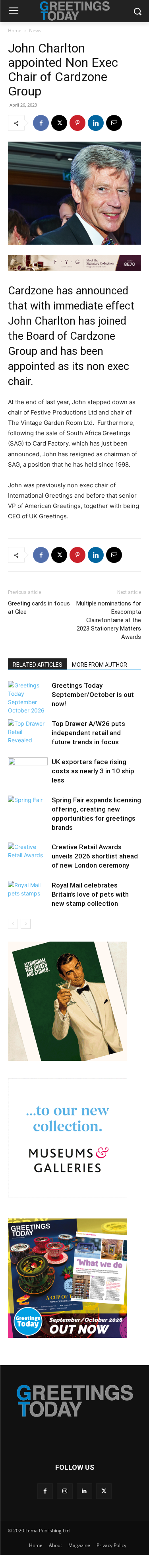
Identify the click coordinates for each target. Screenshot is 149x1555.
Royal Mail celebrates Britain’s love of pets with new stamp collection (90, 894)
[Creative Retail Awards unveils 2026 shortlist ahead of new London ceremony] (28, 856)
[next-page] (26, 924)
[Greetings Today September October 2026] (67, 1335)
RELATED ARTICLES (37, 665)
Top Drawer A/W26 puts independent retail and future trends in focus (88, 733)
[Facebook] (41, 123)
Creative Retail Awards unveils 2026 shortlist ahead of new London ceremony (95, 856)
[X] (59, 123)
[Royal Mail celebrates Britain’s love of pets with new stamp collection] (28, 894)
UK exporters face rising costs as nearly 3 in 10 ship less (93, 771)
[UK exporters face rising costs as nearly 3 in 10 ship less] (28, 771)
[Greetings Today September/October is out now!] (28, 697)
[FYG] (74, 263)
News (35, 30)
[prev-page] (13, 924)
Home (14, 30)
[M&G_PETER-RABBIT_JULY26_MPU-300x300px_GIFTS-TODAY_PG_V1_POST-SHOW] (67, 1195)
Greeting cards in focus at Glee (39, 607)
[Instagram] (64, 1491)
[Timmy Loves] (67, 1059)
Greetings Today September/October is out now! (93, 694)
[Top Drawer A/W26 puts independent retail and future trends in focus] (28, 733)
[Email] (114, 123)
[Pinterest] (77, 123)
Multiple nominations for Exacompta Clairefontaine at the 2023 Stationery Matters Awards (108, 620)
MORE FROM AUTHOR (99, 665)
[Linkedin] (96, 123)
